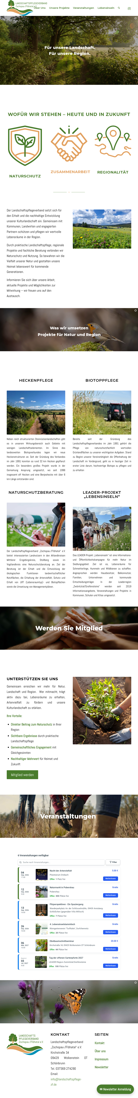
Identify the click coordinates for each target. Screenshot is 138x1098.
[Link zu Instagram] (129, 8)
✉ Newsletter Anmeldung (115, 1089)
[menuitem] (39, 8)
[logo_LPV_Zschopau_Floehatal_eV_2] (27, 8)
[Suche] (119, 8)
